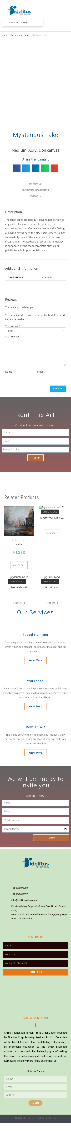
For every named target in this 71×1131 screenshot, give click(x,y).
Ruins (19, 544)
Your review (13, 336)
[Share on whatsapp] (45, 168)
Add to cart (19, 565)
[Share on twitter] (26, 168)
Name (9, 371)
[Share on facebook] (17, 168)
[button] (51, 10)
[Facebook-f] (21, 873)
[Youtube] (43, 873)
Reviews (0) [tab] (35, 196)
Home (5, 34)
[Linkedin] (35, 873)
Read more (52, 533)
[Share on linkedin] (35, 168)
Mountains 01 (19, 587)
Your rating (12, 326)
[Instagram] (28, 873)
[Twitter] (50, 873)
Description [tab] (35, 184)
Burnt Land (52, 587)
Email (41, 371)
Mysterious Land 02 (52, 517)
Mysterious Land (20, 34)
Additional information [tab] (35, 190)
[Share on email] (54, 168)
